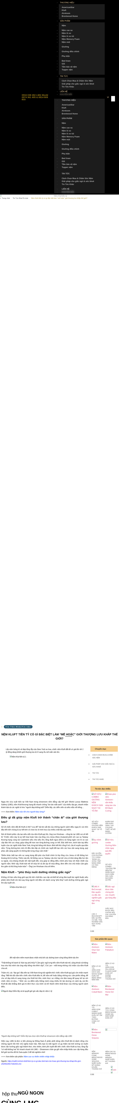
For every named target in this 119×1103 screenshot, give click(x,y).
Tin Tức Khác (68, 87)
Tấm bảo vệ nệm (69, 67)
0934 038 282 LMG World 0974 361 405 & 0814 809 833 (35, 97)
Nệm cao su (67, 30)
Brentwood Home (70, 16)
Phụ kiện (66, 56)
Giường (65, 47)
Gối (63, 64)
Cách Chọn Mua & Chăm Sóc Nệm (77, 81)
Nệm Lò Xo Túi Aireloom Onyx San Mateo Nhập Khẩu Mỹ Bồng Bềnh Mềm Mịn (97, 973)
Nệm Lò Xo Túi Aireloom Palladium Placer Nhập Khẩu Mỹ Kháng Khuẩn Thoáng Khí (111, 971)
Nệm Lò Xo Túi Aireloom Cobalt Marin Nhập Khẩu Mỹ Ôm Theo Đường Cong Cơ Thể (97, 1014)
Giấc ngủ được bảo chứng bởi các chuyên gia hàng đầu (110, 913)
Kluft (64, 10)
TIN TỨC (64, 76)
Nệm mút (66, 42)
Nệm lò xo (66, 33)
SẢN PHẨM (65, 21)
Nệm (64, 25)
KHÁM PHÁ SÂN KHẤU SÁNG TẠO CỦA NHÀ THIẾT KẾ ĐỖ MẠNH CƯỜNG (110, 827)
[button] (79, 97)
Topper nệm (67, 70)
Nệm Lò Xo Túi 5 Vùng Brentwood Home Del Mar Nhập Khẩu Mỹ (110, 1013)
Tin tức (25, 198)
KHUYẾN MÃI (66, 94)
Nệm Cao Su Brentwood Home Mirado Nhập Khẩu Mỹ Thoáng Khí (110, 1057)
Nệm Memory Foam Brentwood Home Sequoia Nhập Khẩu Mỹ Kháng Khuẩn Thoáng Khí (97, 1060)
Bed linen (66, 61)
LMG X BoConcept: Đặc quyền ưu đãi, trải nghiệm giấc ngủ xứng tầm (97, 920)
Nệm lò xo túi (68, 36)
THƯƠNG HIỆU (67, 3)
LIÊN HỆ (64, 91)
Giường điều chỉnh (70, 51)
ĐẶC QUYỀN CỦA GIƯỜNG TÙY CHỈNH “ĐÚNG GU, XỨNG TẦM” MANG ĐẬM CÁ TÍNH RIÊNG (97, 860)
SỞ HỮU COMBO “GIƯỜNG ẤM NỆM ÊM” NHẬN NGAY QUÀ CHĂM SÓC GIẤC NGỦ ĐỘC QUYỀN (110, 872)
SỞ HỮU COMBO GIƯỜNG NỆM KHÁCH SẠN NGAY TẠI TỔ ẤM (97, 826)
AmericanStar (68, 7)
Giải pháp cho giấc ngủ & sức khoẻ (78, 84)
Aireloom (66, 13)
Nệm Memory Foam (71, 39)
